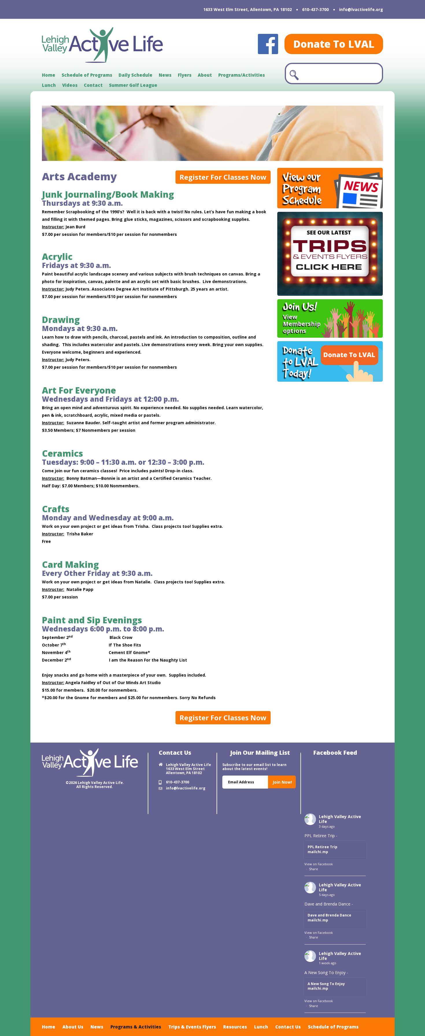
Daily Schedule (135, 75)
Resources (235, 1027)
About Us (72, 1027)
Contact (93, 85)
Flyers (184, 75)
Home (48, 75)
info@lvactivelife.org (361, 9)
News (165, 75)
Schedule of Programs (87, 75)
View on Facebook (318, 864)
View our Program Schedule (302, 188)
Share (313, 869)
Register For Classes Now (223, 177)
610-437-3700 (315, 9)
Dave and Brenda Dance (329, 915)
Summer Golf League (133, 85)
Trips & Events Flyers (192, 1027)
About (205, 75)
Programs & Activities (135, 1027)
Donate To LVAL (333, 44)
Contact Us (288, 1027)
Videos (69, 85)
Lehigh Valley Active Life (340, 819)
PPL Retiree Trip (322, 846)
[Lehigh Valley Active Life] (102, 45)
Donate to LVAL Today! (301, 361)
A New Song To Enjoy (326, 983)
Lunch (49, 85)
